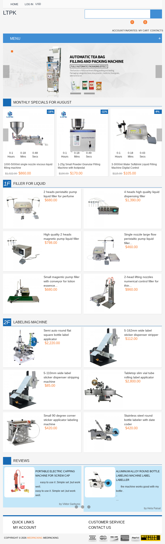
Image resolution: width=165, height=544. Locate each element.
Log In (29, 4)
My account (24, 527)
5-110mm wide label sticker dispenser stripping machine (61, 377)
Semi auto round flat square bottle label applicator (57, 335)
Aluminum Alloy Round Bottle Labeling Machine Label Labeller (138, 475)
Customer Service (107, 522)
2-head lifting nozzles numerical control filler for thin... (141, 281)
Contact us (100, 527)
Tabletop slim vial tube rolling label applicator (139, 375)
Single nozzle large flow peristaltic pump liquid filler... (140, 239)
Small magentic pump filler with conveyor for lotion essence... (61, 281)
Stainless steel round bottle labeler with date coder (139, 420)
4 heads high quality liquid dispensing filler (141, 194)
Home (14, 4)
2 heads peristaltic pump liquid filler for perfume (60, 194)
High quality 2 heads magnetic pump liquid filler (61, 236)
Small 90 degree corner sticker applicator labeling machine (61, 420)
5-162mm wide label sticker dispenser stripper (141, 332)
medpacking (35, 537)
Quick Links (23, 522)
